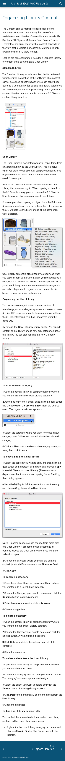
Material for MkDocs (20, 758)
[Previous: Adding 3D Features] (9, 747)
